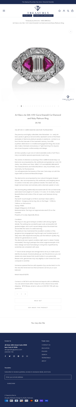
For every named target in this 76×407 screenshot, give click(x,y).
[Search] (68, 11)
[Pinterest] (18, 356)
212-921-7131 (27, 15)
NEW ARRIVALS (46, 21)
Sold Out (38, 301)
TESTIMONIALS (46, 358)
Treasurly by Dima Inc (33, 21)
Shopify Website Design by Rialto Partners (19, 398)
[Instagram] (14, 356)
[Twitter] (9, 356)
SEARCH (44, 354)
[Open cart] (72, 11)
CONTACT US (46, 345)
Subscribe (11, 383)
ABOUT (44, 361)
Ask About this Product (38, 307)
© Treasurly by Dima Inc (10, 395)
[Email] (27, 356)
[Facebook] (5, 356)
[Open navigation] (4, 10)
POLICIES (44, 351)
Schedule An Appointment (43, 15)
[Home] (59, 11)
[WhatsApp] (22, 356)
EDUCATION (45, 348)
